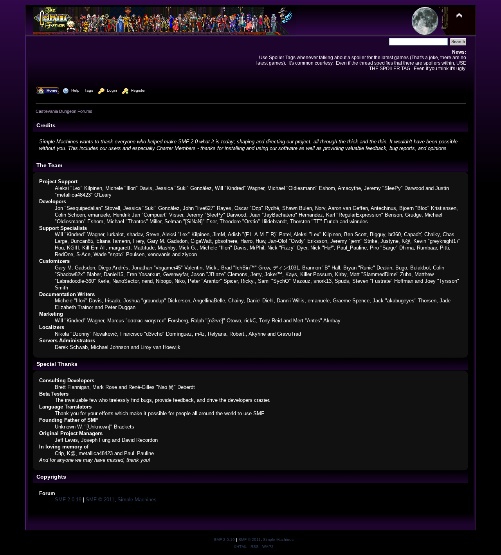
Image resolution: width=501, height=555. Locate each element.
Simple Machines (137, 500)
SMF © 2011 (100, 500)
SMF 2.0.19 (68, 500)
